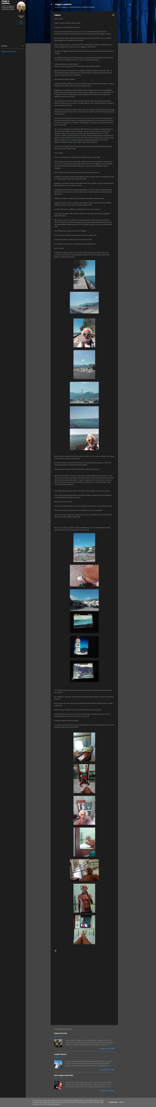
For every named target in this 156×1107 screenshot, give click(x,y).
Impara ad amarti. (61, 1033)
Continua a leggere (106, 1049)
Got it (121, 1102)
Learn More (113, 1102)
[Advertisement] (125, 38)
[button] (113, 15)
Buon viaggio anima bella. (63, 1075)
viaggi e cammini (63, 4)
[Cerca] (130, 5)
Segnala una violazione (8, 51)
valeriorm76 (21, 16)
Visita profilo (21, 22)
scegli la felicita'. (60, 1054)
